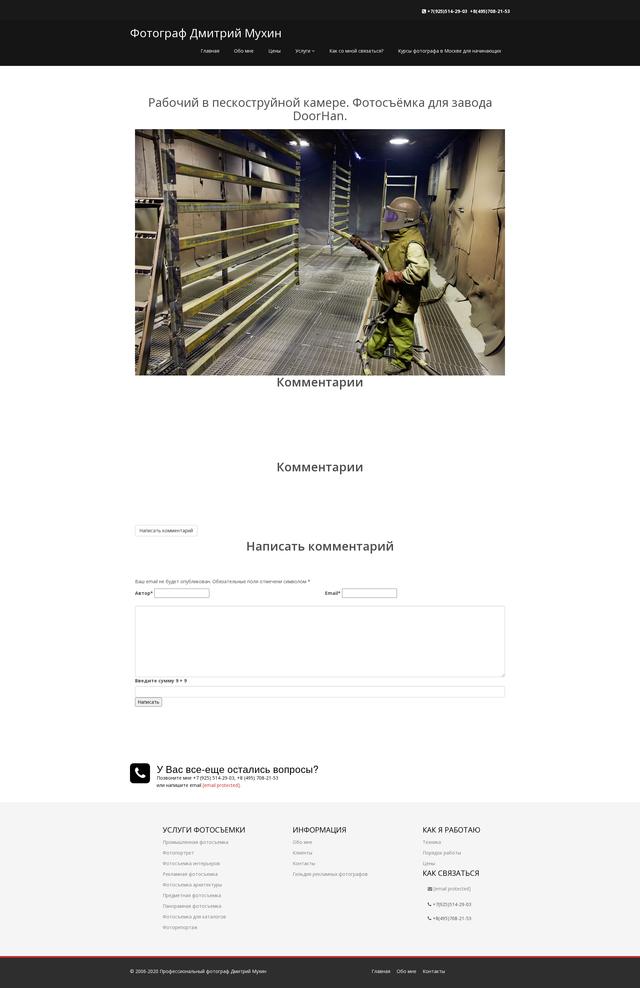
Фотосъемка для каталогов (194, 916)
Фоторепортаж (180, 927)
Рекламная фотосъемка (190, 874)
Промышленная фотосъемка (195, 842)
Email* (333, 593)
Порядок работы (442, 853)
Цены (274, 51)
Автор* (144, 593)
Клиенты (302, 853)
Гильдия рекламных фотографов (330, 874)
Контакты (304, 863)
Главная (210, 51)
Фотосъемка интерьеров (191, 863)
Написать (148, 702)
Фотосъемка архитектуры (192, 884)
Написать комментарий (166, 530)
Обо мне (244, 51)
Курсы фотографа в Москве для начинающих (449, 51)
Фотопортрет (178, 853)
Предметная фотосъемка (192, 895)
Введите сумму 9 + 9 (161, 680)
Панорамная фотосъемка (192, 906)
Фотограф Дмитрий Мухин (206, 33)
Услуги (303, 51)
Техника (432, 842)
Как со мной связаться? (356, 51)
